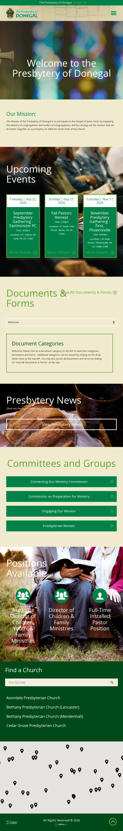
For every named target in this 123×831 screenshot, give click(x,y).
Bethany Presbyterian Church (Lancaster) (42, 707)
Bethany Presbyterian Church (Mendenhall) (44, 716)
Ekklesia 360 (60, 824)
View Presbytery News (61, 424)
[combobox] (61, 322)
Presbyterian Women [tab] (59, 526)
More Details (20, 252)
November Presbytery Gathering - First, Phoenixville (100, 221)
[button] (96, 790)
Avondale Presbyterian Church (33, 697)
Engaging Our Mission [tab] (59, 511)
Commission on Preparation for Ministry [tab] (59, 496)
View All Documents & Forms (86, 292)
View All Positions (96, 562)
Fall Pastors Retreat (61, 215)
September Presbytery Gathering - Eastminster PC (23, 219)
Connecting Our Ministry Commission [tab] (59, 481)
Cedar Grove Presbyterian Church (36, 725)
